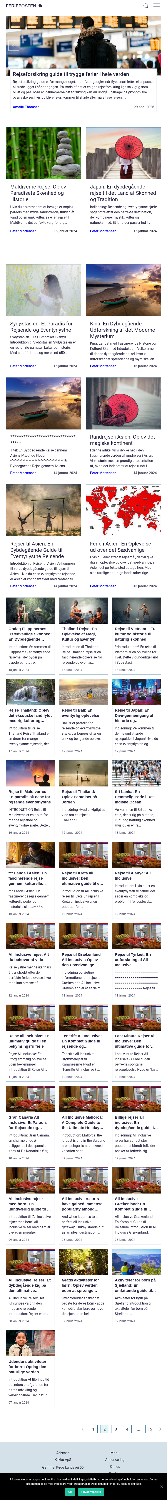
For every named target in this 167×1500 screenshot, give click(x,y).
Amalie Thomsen (26, 107)
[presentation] (12, 45)
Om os (115, 1467)
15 (150, 1429)
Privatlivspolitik (91, 1491)
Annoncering (115, 1460)
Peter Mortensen (23, 231)
